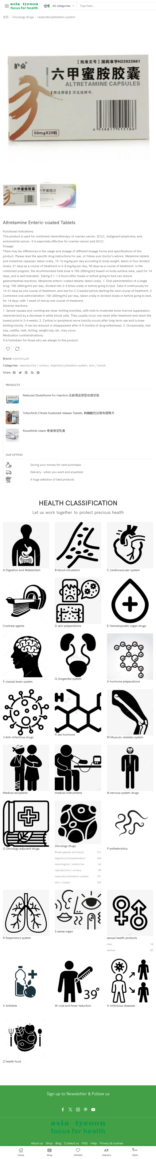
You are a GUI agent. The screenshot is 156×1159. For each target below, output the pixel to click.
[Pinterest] (86, 1109)
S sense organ (64, 931)
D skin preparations (68, 626)
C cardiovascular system (123, 570)
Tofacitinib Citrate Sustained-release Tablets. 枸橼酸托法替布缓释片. (69, 413)
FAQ (85, 1143)
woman (130, 950)
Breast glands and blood (78, 852)
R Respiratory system (17, 938)
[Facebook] (63, 1109)
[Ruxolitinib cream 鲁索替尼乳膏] (12, 435)
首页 (6, 17)
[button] (7, 6)
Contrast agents (13, 626)
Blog (58, 1143)
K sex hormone (65, 734)
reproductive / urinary (34, 365)
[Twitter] (70, 1109)
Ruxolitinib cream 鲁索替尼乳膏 (44, 431)
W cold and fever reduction (73, 1005)
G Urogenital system (68, 679)
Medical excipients (15, 793)
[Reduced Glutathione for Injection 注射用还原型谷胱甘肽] (12, 399)
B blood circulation (67, 570)
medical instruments (68, 793)
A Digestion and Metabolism (22, 570)
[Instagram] (78, 1109)
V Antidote (10, 1005)
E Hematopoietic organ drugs (126, 626)
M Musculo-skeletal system (125, 737)
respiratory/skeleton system (56, 17)
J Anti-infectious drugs (18, 737)
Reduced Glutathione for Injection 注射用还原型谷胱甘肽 (61, 395)
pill (27, 358)
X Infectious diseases (121, 1005)
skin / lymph (97, 365)
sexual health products (122, 938)
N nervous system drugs (123, 793)
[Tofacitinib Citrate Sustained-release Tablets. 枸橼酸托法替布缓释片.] (12, 417)
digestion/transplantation (78, 858)
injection (18, 358)
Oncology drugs (23, 17)
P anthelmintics (117, 848)
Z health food (12, 1061)
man (130, 944)
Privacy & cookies (111, 1143)
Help (94, 1143)
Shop (49, 1143)
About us (37, 1143)
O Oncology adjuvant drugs (21, 848)
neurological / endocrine (78, 864)
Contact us (71, 1143)
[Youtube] (93, 1109)
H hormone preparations (123, 681)
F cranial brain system (18, 681)
